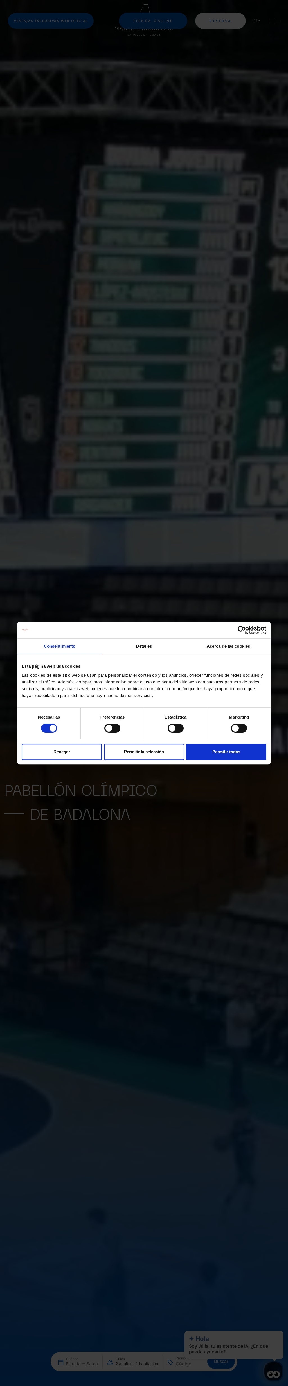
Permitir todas (226, 751)
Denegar (61, 751)
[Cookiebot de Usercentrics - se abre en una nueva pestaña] (241, 630)
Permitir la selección (144, 751)
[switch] (112, 728)
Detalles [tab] (144, 646)
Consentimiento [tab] (59, 646)
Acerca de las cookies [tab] (228, 646)
